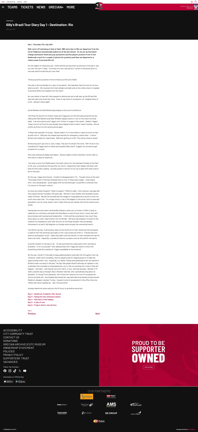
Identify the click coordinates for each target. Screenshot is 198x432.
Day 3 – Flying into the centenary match (44, 297)
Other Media (191, 429)
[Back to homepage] (99, 6)
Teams (12, 7)
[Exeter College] (135, 413)
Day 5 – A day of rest (36, 302)
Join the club (10, 2)
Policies (9, 351)
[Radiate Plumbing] (99, 421)
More (71, 7)
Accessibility (12, 330)
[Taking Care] (86, 404)
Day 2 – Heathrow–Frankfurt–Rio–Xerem (44, 294)
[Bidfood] (135, 404)
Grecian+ (56, 7)
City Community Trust (18, 333)
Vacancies (10, 361)
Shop (25, 2)
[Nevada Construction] (86, 396)
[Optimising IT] (86, 413)
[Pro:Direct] (62, 405)
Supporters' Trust (16, 358)
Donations (10, 340)
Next (30, 310)
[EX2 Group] (111, 413)
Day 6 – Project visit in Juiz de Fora (42, 305)
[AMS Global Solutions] (111, 405)
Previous (32, 313)
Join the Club (148, 367)
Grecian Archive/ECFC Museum (24, 344)
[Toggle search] (196, 2)
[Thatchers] (62, 413)
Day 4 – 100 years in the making (40, 299)
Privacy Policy (13, 354)
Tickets (19, 2)
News (41, 7)
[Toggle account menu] (192, 2)
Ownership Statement (18, 347)
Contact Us (11, 337)
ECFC (3, 2)
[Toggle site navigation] (3, 7)
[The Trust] (111, 396)
